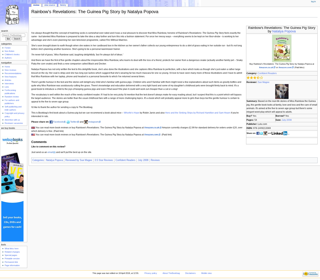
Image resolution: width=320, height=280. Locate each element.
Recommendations (13, 73)
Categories (38, 160)
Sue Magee (263, 82)
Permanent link (11, 262)
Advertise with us (12, 120)
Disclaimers (190, 273)
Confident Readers (267, 73)
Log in (313, 1)
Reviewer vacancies (14, 123)
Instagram (93, 122)
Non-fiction (9, 51)
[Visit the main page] (14, 14)
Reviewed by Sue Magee (78, 160)
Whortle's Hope (131, 112)
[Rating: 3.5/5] (254, 77)
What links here (12, 248)
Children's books (12, 54)
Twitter (73, 122)
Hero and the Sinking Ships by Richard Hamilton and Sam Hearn (197, 112)
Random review (12, 97)
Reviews (155, 160)
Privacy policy (150, 273)
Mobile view (206, 273)
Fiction (8, 48)
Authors (8, 58)
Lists (7, 87)
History (63, 5)
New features (11, 77)
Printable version (12, 258)
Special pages (11, 255)
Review (36, 5)
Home (7, 67)
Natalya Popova (284, 31)
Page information (12, 265)
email (50, 152)
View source (49, 5)
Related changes (12, 252)
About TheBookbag (171, 273)
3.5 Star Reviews (104, 160)
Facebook (58, 122)
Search (4, 31)
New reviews (10, 70)
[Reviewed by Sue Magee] (282, 91)
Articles (8, 80)
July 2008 (287, 120)
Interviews (9, 83)
